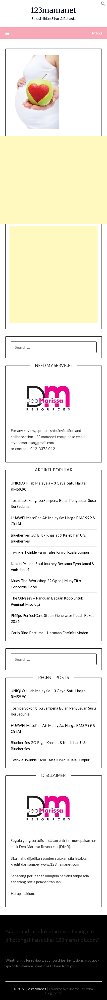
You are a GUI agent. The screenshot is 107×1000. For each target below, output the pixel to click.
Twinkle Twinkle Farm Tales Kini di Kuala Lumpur (50, 552)
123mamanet (53, 10)
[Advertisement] (53, 180)
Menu (97, 32)
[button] (103, 4)
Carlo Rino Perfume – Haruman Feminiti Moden (49, 632)
